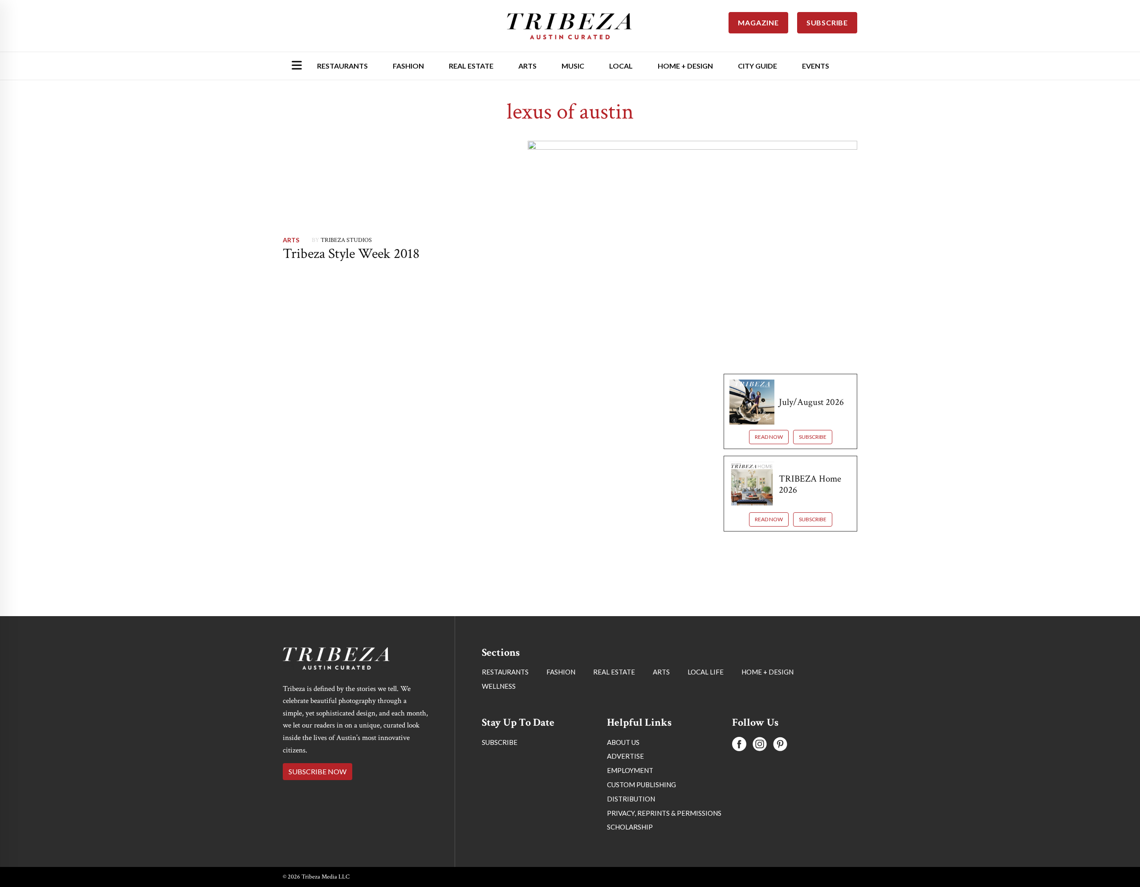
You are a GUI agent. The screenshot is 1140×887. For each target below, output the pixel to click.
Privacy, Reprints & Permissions (664, 813)
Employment (630, 770)
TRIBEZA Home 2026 (810, 484)
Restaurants (342, 65)
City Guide (757, 65)
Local (621, 65)
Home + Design (685, 65)
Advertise (625, 756)
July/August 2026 (811, 402)
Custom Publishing (641, 785)
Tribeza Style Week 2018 (351, 254)
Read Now (769, 436)
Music (573, 65)
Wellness (499, 686)
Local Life (706, 672)
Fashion (408, 65)
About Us (623, 742)
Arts (527, 65)
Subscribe (812, 436)
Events (815, 65)
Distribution (631, 799)
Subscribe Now (317, 771)
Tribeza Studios (346, 240)
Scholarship (630, 827)
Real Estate (471, 65)
